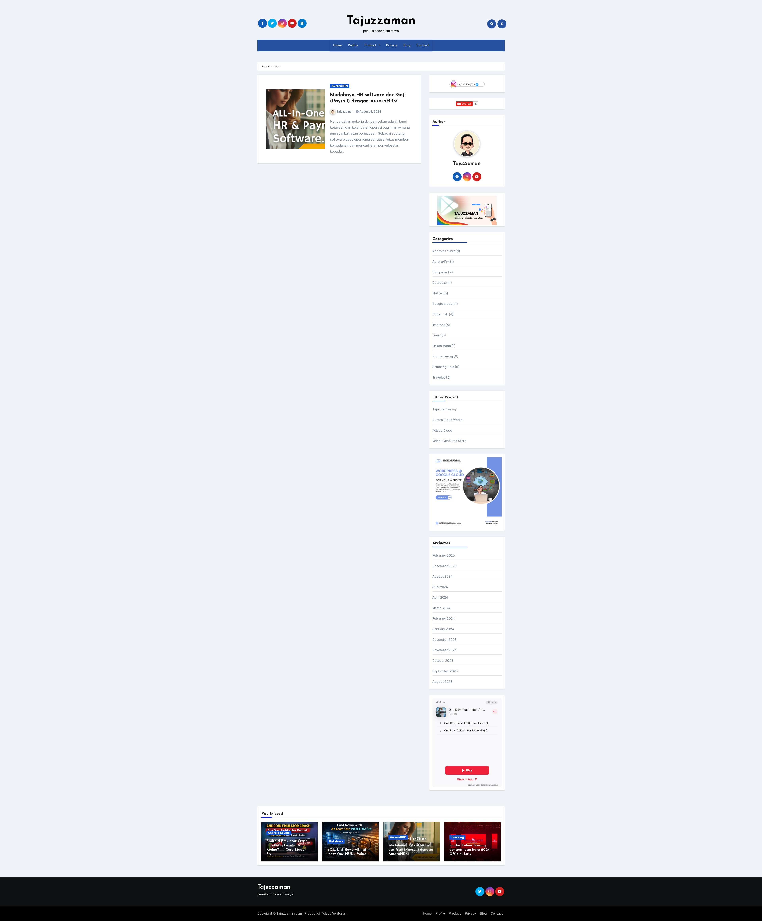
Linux (436, 335)
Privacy (391, 45)
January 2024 (443, 629)
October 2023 (442, 661)
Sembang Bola (443, 367)
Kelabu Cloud (442, 430)
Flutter (437, 293)
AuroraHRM (340, 86)
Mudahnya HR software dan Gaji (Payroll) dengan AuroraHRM (410, 850)
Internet (438, 325)
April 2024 (440, 597)
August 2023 (442, 682)
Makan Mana (441, 346)
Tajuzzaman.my (444, 409)
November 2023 (444, 650)
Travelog (439, 377)
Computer (440, 272)
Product (371, 45)
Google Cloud (442, 304)
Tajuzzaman (381, 21)
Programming (442, 356)
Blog (406, 45)
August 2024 (442, 576)
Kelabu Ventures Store (449, 441)
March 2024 (441, 608)
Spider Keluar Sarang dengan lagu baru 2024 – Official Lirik (471, 850)
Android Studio (444, 251)
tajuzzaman (345, 111)
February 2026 (443, 555)
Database (439, 283)
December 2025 (444, 566)
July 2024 (440, 587)
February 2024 (443, 618)
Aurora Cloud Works (447, 420)
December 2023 (444, 640)
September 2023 (445, 671)
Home (337, 45)
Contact (422, 45)
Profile (353, 45)
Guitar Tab (440, 314)
